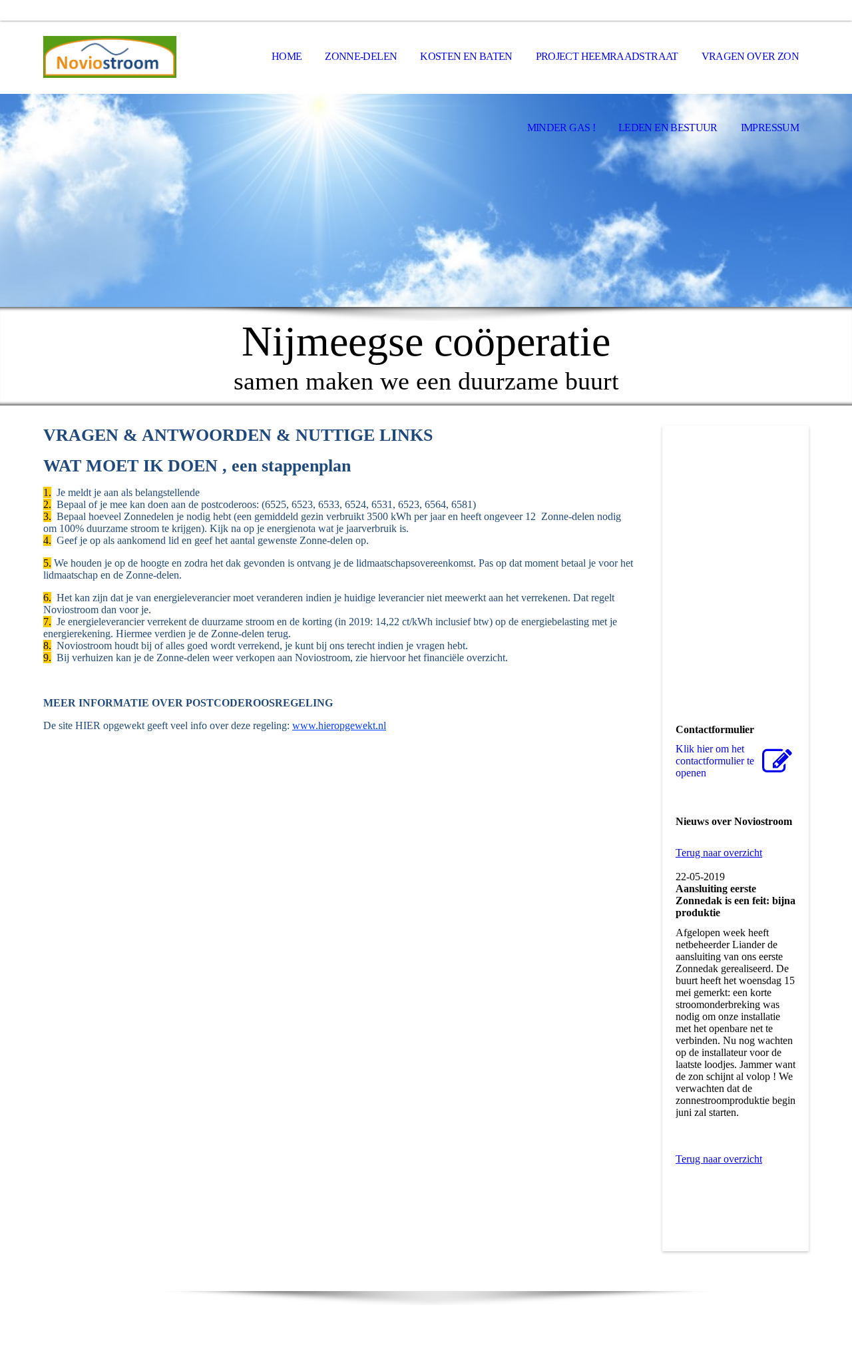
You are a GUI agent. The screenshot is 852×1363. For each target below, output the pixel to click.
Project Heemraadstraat (607, 56)
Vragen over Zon (750, 56)
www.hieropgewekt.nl (339, 725)
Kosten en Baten (466, 56)
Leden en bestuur (668, 127)
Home (287, 56)
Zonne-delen (361, 56)
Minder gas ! (561, 127)
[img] (109, 57)
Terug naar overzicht (719, 852)
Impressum (770, 127)
